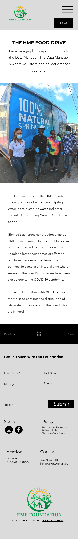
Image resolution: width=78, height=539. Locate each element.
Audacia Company (52, 520)
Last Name (50, 372)
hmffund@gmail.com (55, 463)
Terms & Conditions (54, 433)
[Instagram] (9, 430)
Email (8, 404)
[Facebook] (19, 430)
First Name (11, 372)
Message (9, 384)
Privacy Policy (50, 430)
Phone (48, 383)
